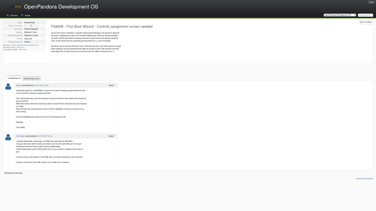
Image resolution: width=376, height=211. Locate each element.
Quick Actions (366, 22)
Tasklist (27, 15)
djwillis (15, 50)
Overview (14, 15)
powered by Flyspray (364, 178)
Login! (371, 2)
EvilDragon (20, 136)
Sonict (13, 47)
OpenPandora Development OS (28, 45)
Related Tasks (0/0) (31, 78)
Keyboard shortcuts (14, 173)
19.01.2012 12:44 (45, 136)
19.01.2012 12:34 (41, 85)
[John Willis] (8, 88)
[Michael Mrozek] (8, 139)
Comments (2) (14, 78)
